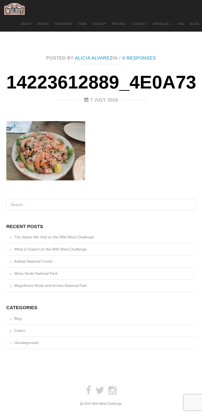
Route (43, 23)
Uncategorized (26, 343)
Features (63, 23)
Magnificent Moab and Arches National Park (50, 285)
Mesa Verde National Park (36, 273)
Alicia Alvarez (94, 58)
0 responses (139, 58)
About (26, 23)
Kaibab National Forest (33, 261)
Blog (194, 23)
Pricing (118, 23)
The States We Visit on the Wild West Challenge (54, 237)
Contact (139, 23)
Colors (19, 330)
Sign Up (99, 23)
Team (82, 23)
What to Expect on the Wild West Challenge (50, 249)
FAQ (181, 23)
